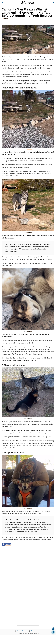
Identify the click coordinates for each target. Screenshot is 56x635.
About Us (12, 631)
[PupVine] (28, 3)
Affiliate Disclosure (35, 631)
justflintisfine (29, 149)
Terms (27, 631)
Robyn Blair (5, 18)
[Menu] (2, 3)
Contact (44, 631)
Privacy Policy (20, 631)
